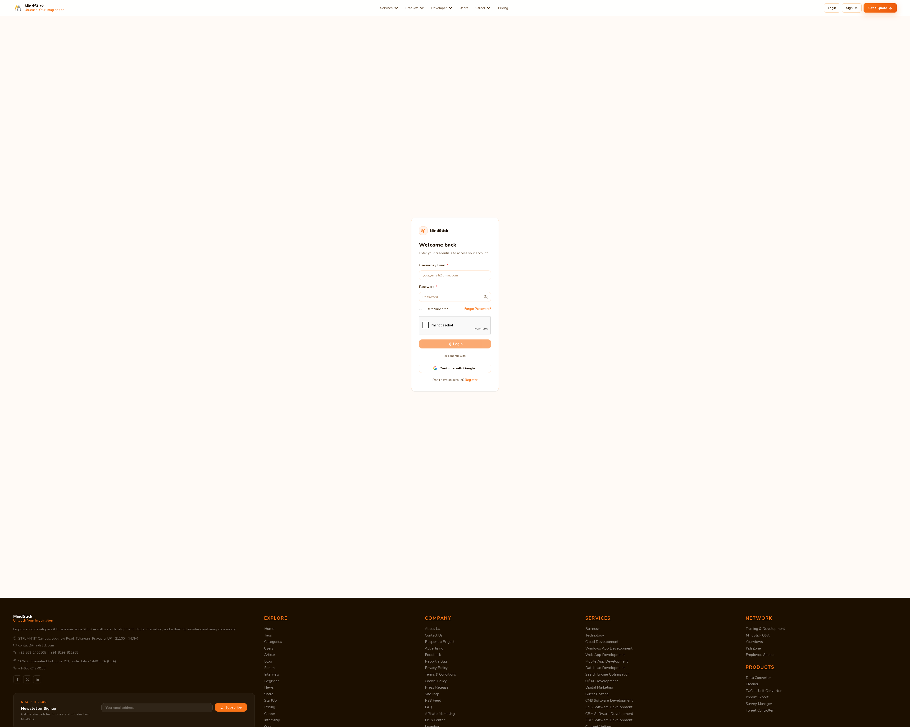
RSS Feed (433, 700)
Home (269, 628)
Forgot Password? (477, 309)
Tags (268, 635)
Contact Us (433, 635)
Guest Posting (597, 694)
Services (386, 8)
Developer (439, 8)
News (269, 687)
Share (268, 694)
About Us (432, 628)
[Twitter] (27, 679)
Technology (594, 635)
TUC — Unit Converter (764, 690)
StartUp (270, 700)
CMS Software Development (609, 700)
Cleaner (752, 684)
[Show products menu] (422, 8)
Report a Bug (436, 661)
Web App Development (605, 654)
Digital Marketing (599, 687)
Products (412, 8)
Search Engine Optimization (607, 674)
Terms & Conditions (440, 674)
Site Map (432, 694)
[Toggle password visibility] (485, 297)
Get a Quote (878, 8)
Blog (268, 661)
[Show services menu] (396, 8)
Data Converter (758, 677)
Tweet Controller (760, 710)
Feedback (433, 654)
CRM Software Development (609, 713)
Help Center (435, 720)
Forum (269, 667)
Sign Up (852, 8)
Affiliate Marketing (440, 713)
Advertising (434, 648)
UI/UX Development (601, 681)
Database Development (605, 667)
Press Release (437, 687)
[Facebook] (17, 679)
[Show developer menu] (450, 8)
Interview (272, 674)
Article (269, 654)
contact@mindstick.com (36, 645)
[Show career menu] (489, 8)
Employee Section (760, 654)
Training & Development (765, 628)
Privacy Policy (436, 667)
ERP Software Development (608, 720)
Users (464, 8)
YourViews (754, 641)
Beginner (271, 681)
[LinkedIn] (37, 679)
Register (471, 380)
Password (426, 286)
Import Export (757, 697)
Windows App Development (608, 648)
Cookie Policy (436, 681)
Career (480, 8)
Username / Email (432, 265)
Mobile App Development (606, 661)
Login (832, 8)
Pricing (503, 8)
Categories (273, 641)
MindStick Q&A (758, 635)
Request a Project (440, 641)
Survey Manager (759, 703)
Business (592, 628)
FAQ (428, 707)
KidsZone (753, 648)
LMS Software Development (608, 707)
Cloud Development (602, 641)
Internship (272, 720)
